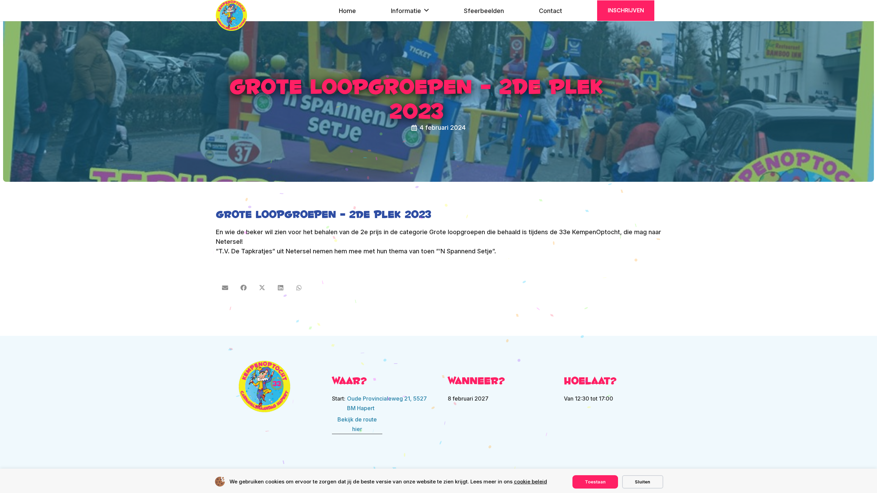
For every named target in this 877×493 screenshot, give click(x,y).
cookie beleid (530, 481)
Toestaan (595, 481)
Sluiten (642, 481)
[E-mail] (225, 287)
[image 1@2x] (264, 386)
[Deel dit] (243, 287)
